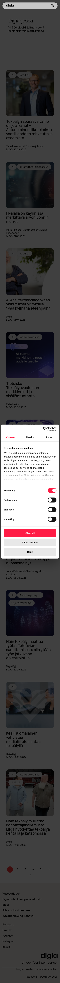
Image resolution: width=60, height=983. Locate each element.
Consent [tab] (10, 437)
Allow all (30, 533)
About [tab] (49, 437)
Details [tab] (30, 437)
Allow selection (30, 542)
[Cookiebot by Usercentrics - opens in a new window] (43, 429)
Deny (30, 552)
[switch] (52, 500)
